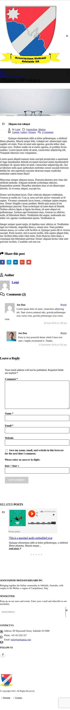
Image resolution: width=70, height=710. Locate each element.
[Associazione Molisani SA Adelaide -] (30, 34)
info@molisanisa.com (21, 639)
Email (28, 262)
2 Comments (47, 132)
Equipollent (31, 129)
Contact (18, 697)
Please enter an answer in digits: (22, 459)
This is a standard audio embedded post (30, 538)
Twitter (9, 262)
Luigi (17, 129)
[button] (28, 554)
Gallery (24, 132)
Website (9, 438)
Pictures (32, 132)
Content (15, 132)
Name (9, 413)
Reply (64, 304)
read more (14, 548)
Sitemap (6, 697)
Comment (11, 379)
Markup (42, 129)
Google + (22, 262)
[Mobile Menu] (67, 36)
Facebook (2, 262)
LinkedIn (15, 262)
